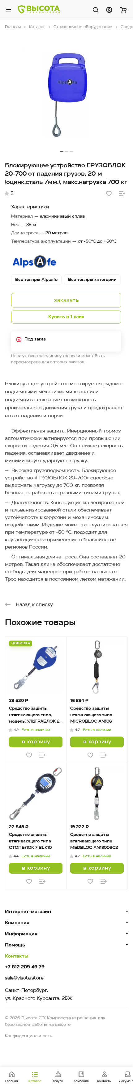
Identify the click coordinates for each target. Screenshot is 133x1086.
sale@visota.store (24, 978)
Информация (21, 934)
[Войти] (109, 9)
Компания (17, 923)
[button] (61, 151)
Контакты (16, 956)
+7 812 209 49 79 (25, 967)
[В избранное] (109, 193)
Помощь (15, 945)
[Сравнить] (122, 193)
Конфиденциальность (28, 1036)
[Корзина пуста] (123, 9)
